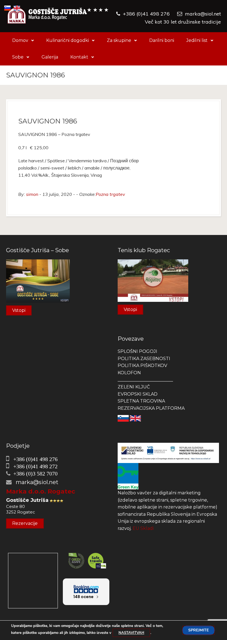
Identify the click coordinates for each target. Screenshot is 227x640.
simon (32, 194)
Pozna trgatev (110, 194)
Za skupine (119, 40)
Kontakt (79, 57)
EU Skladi (143, 528)
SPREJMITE (198, 630)
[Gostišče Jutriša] (58, 16)
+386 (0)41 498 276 (146, 14)
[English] (135, 418)
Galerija (50, 57)
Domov (20, 40)
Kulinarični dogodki (67, 40)
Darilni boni (161, 40)
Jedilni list (197, 40)
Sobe (18, 57)
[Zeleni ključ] (128, 476)
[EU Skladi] (168, 452)
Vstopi (18, 310)
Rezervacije (25, 523)
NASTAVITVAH (131, 632)
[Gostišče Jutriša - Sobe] (38, 280)
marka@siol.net (203, 14)
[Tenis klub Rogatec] (153, 280)
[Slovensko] (123, 418)
